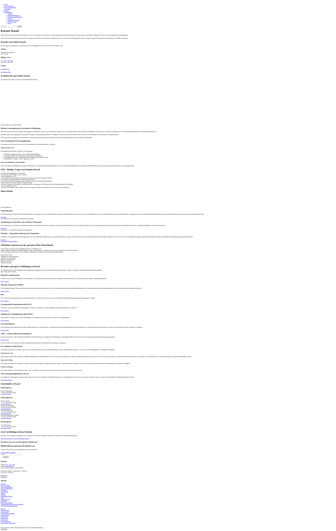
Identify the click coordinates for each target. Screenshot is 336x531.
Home (6, 4)
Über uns (10, 18)
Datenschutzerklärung (7, 503)
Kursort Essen (4, 512)
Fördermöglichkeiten (6, 496)
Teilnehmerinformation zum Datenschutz (12, 504)
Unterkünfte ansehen (6, 380)
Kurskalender (4, 492)
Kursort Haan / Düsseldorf (8, 523)
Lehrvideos (7, 9)
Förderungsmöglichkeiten (15, 17)
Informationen (8, 12)
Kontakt (6, 10)
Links (9, 23)
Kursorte (10, 14)
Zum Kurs (3, 217)
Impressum (4, 501)
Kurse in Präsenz (9, 6)
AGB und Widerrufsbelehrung (9, 506)
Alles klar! (3, 529)
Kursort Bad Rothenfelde (8, 513)
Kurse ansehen (5, 281)
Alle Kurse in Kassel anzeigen (9, 241)
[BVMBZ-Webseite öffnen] (4, 477)
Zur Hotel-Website (6, 394)
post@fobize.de (5, 69)
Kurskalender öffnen (23, 438)
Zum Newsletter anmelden (8, 452)
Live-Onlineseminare (10, 7)
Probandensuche (12, 21)
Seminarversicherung (13, 20)
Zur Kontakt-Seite (6, 72)
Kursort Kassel (5, 515)
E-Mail (3, 454)
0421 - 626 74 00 (8, 61)
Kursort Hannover (6, 521)
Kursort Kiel (4, 517)
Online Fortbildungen (14, 15)
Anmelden (5, 457)
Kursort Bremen (5, 510)
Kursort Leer (4, 520)
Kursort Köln (4, 518)
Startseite (3, 484)
